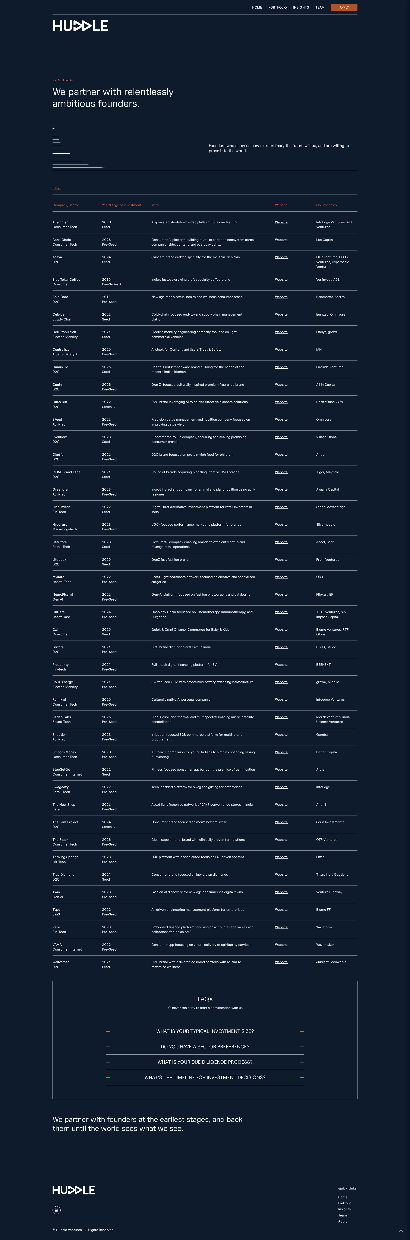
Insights (301, 7)
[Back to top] (401, 1231)
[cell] (295, 224)
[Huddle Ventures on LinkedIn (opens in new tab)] (57, 1210)
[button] (57, 188)
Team (320, 7)
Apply (344, 7)
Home (257, 7)
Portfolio (277, 7)
